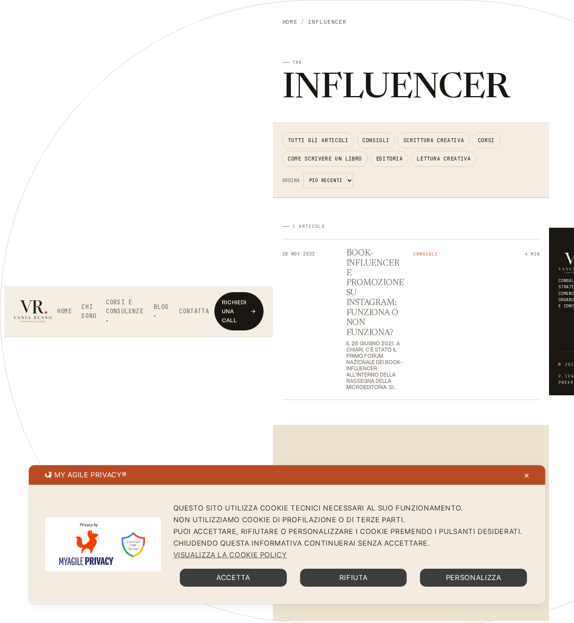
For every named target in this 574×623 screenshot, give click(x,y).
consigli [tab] (375, 140)
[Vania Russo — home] (33, 311)
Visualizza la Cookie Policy (230, 555)
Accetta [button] (233, 577)
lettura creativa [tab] (444, 158)
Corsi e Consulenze (124, 307)
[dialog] (287, 534)
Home (64, 311)
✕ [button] (527, 475)
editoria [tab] (389, 158)
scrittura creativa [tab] (433, 140)
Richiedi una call (239, 311)
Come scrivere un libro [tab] (325, 158)
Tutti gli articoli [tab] (318, 140)
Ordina (291, 180)
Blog (161, 307)
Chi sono (88, 311)
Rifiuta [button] (353, 577)
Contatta (194, 311)
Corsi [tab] (486, 140)
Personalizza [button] (473, 577)
